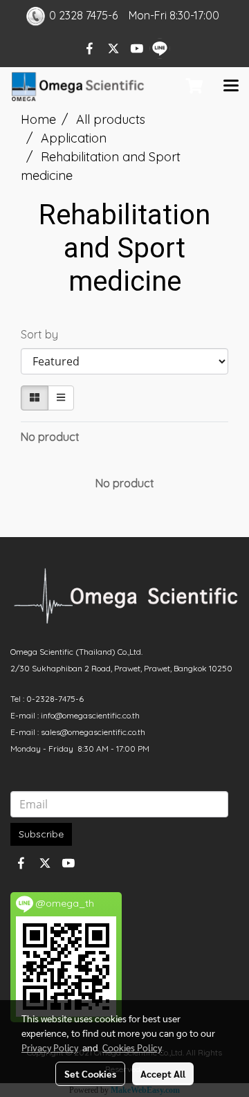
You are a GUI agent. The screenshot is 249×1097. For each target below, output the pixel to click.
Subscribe (41, 834)
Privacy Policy (49, 1047)
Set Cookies (90, 1073)
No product (50, 437)
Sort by (43, 334)
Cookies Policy (132, 1047)
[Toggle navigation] (231, 86)
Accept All (162, 1073)
